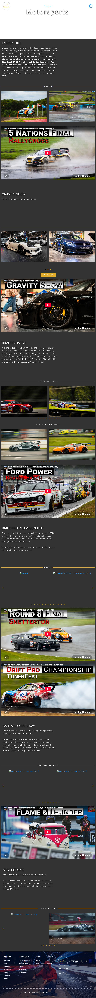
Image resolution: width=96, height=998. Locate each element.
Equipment (61, 6)
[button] (3, 106)
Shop (73, 6)
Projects (47, 6)
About (83, 6)
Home (38, 6)
